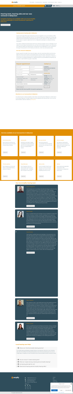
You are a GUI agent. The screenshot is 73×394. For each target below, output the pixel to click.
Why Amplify (32, 2)
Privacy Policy (62, 392)
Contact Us (60, 2)
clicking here (33, 99)
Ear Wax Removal (51, 2)
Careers (54, 377)
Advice (55, 2)
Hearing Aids (45, 2)
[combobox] (22, 75)
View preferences (68, 390)
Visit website (47, 86)
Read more (5, 152)
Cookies (59, 392)
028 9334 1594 (47, 73)
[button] (71, 383)
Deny (61, 390)
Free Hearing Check (38, 2)
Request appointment (30, 226)
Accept (54, 390)
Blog (53, 378)
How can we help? (20, 76)
